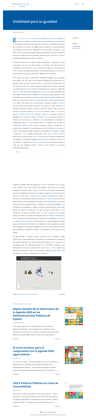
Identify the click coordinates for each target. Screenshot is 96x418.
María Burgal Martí (51, 201)
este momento (27, 68)
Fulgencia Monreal (51, 193)
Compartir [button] (75, 38)
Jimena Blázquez (32, 89)
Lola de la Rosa (52, 199)
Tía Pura (62, 218)
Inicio (14, 6)
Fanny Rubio (61, 207)
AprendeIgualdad (76, 46)
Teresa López (48, 227)
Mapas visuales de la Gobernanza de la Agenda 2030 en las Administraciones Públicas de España (36, 314)
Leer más (57, 338)
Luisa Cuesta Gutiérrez (56, 134)
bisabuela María (25, 224)
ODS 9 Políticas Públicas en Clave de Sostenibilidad (35, 384)
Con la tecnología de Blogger (49, 412)
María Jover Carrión (36, 142)
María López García (22, 221)
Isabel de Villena (18, 92)
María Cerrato (27, 122)
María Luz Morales (44, 139)
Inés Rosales (44, 190)
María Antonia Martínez (47, 145)
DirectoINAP (22, 6)
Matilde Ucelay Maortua (30, 125)
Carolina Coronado (34, 100)
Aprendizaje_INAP (76, 48)
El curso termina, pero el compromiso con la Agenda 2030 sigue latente (33, 351)
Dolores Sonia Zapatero (39, 196)
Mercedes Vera (18, 199)
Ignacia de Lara (30, 103)
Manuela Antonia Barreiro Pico (24, 114)
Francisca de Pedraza (47, 92)
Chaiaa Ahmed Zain (58, 250)
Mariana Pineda (49, 97)
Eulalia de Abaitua (48, 215)
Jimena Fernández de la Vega (42, 117)
